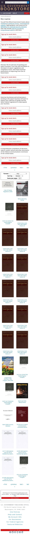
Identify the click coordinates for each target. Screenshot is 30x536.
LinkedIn (22, 532)
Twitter (13, 532)
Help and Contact (15, 514)
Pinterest (20, 532)
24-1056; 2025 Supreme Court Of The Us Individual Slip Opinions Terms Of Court (7, 479)
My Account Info (15, 517)
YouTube (17, 532)
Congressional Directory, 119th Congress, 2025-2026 (8, 379)
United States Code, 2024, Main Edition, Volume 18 (22, 301)
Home (2, 16)
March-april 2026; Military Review (22, 401)
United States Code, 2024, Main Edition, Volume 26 (22, 250)
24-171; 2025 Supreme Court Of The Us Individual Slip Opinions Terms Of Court (7, 452)
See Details (15, 498)
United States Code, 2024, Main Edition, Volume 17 (8, 301)
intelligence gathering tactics (10, 23)
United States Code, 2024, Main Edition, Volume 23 (22, 224)
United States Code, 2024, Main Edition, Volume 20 (22, 327)
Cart (26, 13)
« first (5, 167)
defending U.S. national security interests (14, 27)
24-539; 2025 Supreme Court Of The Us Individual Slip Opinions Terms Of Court (22, 452)
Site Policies (15, 512)
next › (21, 167)
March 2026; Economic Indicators (7, 425)
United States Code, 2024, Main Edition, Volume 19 (8, 327)
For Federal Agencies (15, 522)
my (6, 13)
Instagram (15, 532)
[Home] (15, 10)
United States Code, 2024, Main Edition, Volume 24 (8, 250)
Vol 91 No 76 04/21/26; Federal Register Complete (7, 222)
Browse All (8, 16)
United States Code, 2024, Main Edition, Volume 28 (22, 276)
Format (6, 173)
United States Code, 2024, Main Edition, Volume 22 (22, 352)
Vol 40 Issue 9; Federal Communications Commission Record (22, 426)
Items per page (12, 178)
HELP (15, 13)
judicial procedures (18, 28)
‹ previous (13, 167)
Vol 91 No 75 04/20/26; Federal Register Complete (7, 403)
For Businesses (15, 519)
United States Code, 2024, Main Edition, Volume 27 (8, 276)
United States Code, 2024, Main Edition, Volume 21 (8, 352)
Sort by (10, 176)
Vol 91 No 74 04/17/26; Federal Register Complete (22, 376)
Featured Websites (15, 524)
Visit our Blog (15, 530)
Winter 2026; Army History (22, 199)
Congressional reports (8, 30)
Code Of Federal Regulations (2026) (7, 191)
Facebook (10, 532)
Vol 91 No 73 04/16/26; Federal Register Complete (22, 476)
